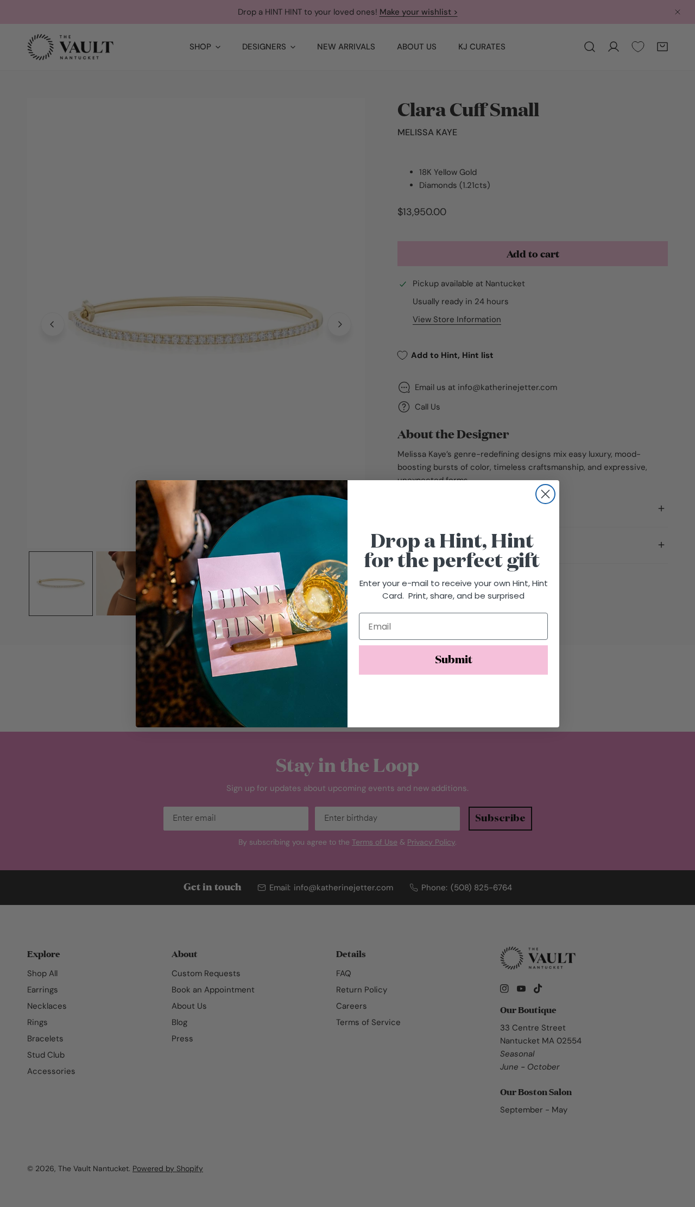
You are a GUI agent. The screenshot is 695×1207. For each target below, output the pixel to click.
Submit (453, 660)
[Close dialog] (545, 494)
